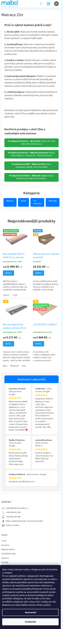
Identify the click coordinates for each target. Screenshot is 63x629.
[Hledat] (41, 4)
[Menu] (56, 4)
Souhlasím (30, 621)
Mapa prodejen (8, 549)
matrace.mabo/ (12, 525)
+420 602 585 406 (13, 516)
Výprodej (53, 200)
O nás (3, 540)
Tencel (6, 295)
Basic (5, 365)
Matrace (10, 200)
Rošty (23, 200)
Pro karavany (37, 202)
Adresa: (31, 142)
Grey (24, 365)
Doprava (5, 558)
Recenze (5, 545)
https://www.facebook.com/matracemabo (24, 521)
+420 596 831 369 (13, 512)
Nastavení (30, 612)
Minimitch (15, 365)
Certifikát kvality (8, 553)
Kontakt (4, 562)
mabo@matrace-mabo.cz (17, 508)
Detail (8, 273)
